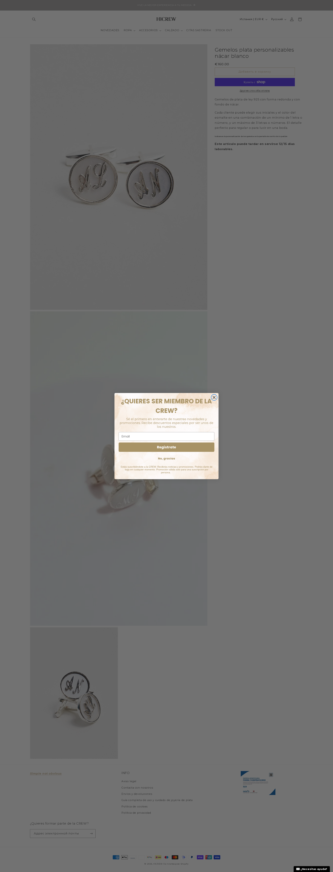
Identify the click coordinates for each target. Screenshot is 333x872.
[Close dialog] (214, 397)
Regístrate (166, 447)
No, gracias (166, 458)
